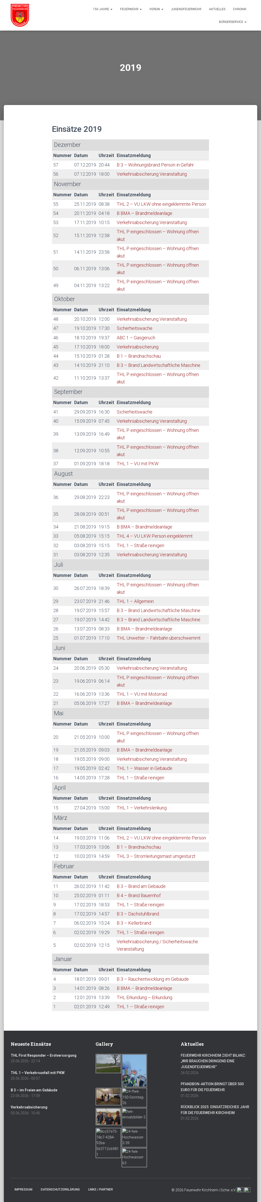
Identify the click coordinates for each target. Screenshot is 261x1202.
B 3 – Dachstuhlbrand (138, 913)
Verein (155, 9)
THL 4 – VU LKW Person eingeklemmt (155, 536)
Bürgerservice (231, 22)
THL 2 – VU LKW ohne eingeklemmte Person (161, 204)
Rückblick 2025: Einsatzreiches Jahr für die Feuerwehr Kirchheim (215, 1110)
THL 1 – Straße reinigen (140, 545)
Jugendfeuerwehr (186, 9)
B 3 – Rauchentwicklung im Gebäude (153, 979)
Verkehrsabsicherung (138, 347)
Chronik (239, 9)
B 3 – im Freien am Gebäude (34, 1090)
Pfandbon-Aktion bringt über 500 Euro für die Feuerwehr (212, 1087)
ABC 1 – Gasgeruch (136, 337)
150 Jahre (101, 9)
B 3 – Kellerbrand (134, 923)
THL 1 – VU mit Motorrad (142, 694)
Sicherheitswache (134, 328)
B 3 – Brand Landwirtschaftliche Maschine (158, 365)
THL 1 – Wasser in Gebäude (144, 768)
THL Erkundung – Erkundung (144, 997)
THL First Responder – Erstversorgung (43, 1055)
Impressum (23, 1189)
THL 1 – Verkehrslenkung (142, 807)
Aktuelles (217, 9)
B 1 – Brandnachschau (139, 356)
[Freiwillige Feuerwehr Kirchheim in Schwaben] (20, 15)
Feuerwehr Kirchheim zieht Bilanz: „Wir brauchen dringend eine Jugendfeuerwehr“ (213, 1061)
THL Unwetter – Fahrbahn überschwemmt (159, 638)
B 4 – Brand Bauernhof (139, 895)
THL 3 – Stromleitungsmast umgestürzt (156, 856)
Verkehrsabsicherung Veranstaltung (152, 174)
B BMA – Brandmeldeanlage (144, 213)
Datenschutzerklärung (60, 1189)
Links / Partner (100, 1189)
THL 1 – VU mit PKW (138, 463)
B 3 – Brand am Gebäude (141, 886)
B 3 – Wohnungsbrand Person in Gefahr (155, 164)
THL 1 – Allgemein (135, 601)
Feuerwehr (129, 9)
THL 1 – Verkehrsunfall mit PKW (37, 1073)
